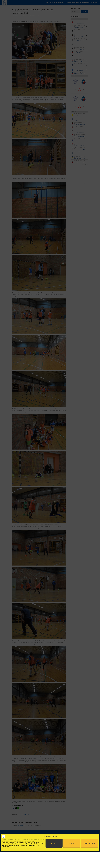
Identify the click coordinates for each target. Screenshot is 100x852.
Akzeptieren (54, 843)
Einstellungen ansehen (89, 843)
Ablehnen (71, 843)
